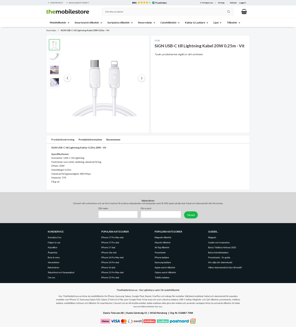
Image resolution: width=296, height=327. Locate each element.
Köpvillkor (52, 247)
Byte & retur (54, 257)
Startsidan (51, 30)
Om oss (51, 277)
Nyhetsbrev (53, 267)
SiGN (157, 40)
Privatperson (207, 3)
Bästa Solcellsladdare (218, 252)
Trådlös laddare (162, 277)
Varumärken (53, 262)
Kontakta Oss (54, 237)
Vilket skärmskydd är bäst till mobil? (225, 267)
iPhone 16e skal (108, 252)
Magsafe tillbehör (163, 237)
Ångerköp (52, 252)
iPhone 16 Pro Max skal (112, 257)
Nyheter (233, 3)
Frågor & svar (54, 242)
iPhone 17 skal (108, 247)
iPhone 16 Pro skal (110, 262)
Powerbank (160, 252)
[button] (149, 2)
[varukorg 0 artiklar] (244, 11)
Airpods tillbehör (163, 242)
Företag (221, 3)
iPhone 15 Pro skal (110, 277)
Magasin (212, 237)
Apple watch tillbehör (165, 267)
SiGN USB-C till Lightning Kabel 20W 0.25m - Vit (84, 30)
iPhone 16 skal (108, 267)
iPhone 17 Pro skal (110, 242)
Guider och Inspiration (219, 242)
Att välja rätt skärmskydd (220, 262)
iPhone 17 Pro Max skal (112, 237)
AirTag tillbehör (162, 247)
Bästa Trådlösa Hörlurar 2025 (222, 247)
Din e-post (146, 208)
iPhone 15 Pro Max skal (112, 272)
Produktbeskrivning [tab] (62, 139)
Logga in (242, 3)
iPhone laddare (162, 257)
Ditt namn (103, 208)
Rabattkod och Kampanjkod (61, 272)
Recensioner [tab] (113, 139)
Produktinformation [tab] (90, 139)
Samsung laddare (163, 262)
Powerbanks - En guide (219, 257)
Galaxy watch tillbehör (165, 272)
